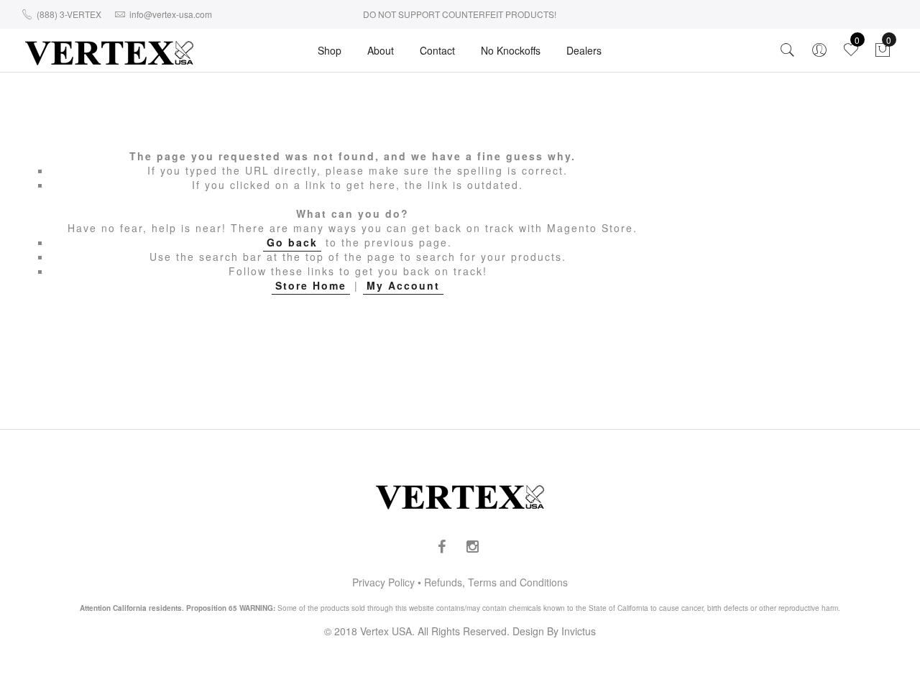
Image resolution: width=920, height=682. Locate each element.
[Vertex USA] (109, 53)
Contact (437, 50)
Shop (329, 50)
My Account (403, 285)
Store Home (310, 285)
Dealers (584, 50)
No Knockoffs (510, 50)
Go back (292, 242)
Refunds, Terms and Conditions (496, 582)
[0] (882, 53)
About (380, 50)
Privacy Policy (383, 582)
